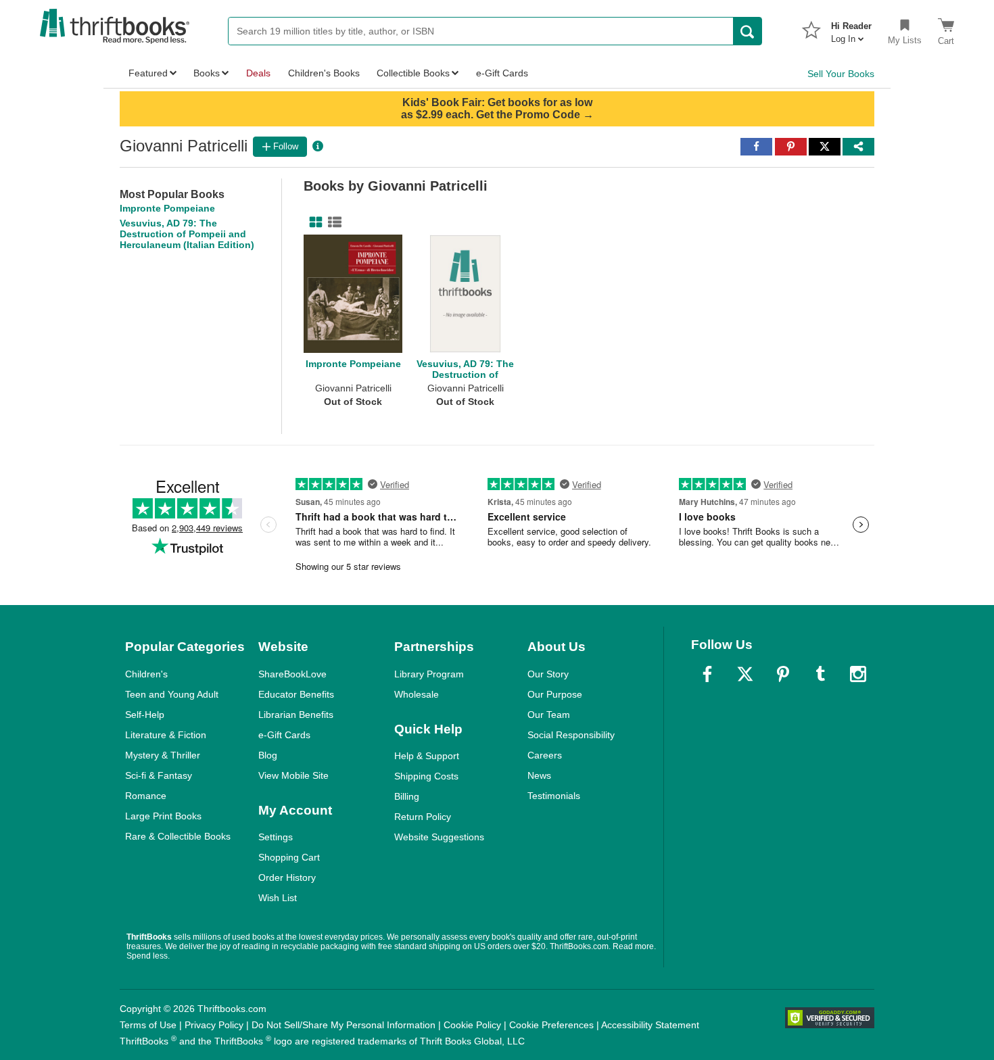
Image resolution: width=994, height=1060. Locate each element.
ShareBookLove (292, 674)
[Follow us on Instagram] (858, 674)
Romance (145, 795)
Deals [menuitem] (258, 73)
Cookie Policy (472, 1024)
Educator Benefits (296, 694)
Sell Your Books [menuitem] (840, 73)
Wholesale (416, 694)
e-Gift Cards (284, 734)
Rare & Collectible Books (178, 836)
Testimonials (553, 795)
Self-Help (144, 714)
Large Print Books (163, 816)
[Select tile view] (332, 222)
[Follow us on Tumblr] (820, 674)
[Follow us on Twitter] (745, 674)
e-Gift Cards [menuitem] (502, 73)
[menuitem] (851, 28)
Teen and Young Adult (171, 694)
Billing (406, 796)
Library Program (429, 674)
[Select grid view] (313, 222)
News (539, 775)
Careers (544, 755)
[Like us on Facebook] (707, 674)
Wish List (277, 897)
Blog (267, 755)
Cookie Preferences (551, 1024)
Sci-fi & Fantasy (158, 775)
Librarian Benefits (295, 714)
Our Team (548, 714)
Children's (146, 674)
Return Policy (422, 816)
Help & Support (426, 755)
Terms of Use (148, 1024)
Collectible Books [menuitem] (413, 73)
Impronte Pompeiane (167, 208)
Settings (275, 837)
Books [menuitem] (206, 73)
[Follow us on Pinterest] (783, 674)
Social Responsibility (571, 734)
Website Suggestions (439, 837)
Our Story (548, 674)
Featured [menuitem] (148, 73)
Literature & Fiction (165, 734)
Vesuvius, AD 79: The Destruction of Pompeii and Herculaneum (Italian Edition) (187, 234)
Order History (287, 877)
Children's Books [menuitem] (324, 73)
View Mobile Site (293, 775)
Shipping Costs (426, 776)
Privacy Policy (214, 1024)
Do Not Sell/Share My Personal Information (343, 1024)
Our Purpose (554, 694)
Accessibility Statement (650, 1024)
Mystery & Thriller (162, 755)
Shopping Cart (289, 857)
